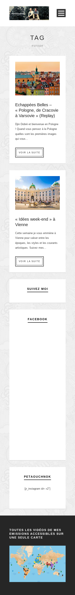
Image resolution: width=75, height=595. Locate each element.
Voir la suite (29, 152)
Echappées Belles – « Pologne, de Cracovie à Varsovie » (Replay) (36, 110)
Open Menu (61, 13)
